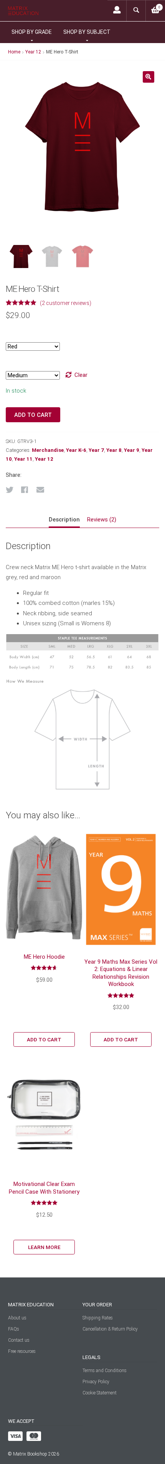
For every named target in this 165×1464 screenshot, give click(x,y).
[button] (148, 77)
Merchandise (48, 450)
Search (136, 10)
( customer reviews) (65, 303)
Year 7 (96, 450)
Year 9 (131, 450)
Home (14, 52)
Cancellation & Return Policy (110, 1329)
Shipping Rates (97, 1318)
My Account (117, 10)
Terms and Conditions (104, 1370)
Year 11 (23, 459)
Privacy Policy (95, 1381)
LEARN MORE (44, 1247)
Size (11, 362)
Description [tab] (64, 519)
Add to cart (33, 414)
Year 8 (114, 450)
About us (17, 1318)
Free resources (22, 1351)
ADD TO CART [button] (121, 1039)
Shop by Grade (32, 32)
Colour (14, 333)
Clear (80, 374)
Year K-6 (76, 450)
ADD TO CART (44, 1039)
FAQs (13, 1329)
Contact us (19, 1340)
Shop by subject (87, 32)
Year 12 (33, 52)
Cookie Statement (99, 1393)
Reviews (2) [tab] (101, 519)
